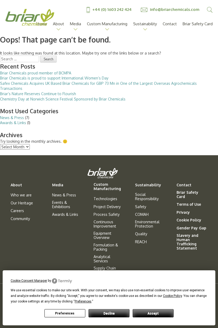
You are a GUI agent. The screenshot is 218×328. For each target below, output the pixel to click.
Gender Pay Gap (191, 228)
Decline (109, 313)
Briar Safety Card (198, 23)
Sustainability (145, 23)
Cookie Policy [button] (172, 296)
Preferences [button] (83, 301)
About (58, 23)
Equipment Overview (102, 235)
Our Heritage (22, 203)
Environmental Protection (147, 224)
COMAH (142, 214)
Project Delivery (107, 207)
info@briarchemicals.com (174, 9)
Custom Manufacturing (107, 23)
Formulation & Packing (106, 247)
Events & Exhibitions (61, 204)
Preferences (64, 313)
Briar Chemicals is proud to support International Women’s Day (54, 78)
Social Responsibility (147, 196)
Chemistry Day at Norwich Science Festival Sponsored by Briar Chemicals (62, 99)
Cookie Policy (189, 220)
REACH (141, 242)
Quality (141, 234)
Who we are (21, 195)
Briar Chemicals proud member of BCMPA (35, 73)
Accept (153, 313)
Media (75, 23)
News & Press (12, 117)
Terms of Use (189, 204)
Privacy (183, 212)
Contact (170, 23)
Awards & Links (13, 122)
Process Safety (107, 214)
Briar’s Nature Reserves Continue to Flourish (38, 93)
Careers (17, 211)
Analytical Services (102, 259)
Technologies (105, 199)
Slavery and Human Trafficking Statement (187, 241)
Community (20, 219)
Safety (140, 207)
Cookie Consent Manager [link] (29, 281)
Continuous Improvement (105, 224)
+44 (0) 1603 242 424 (112, 9)
